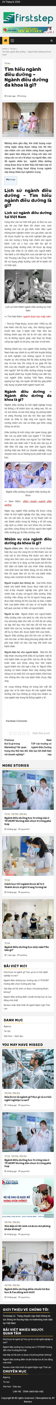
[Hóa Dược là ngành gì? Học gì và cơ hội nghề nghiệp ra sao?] (28, 1069)
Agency (7, 1026)
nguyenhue (25, 892)
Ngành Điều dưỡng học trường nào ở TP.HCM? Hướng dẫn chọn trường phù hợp (27, 821)
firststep (22, 96)
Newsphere (42, 1398)
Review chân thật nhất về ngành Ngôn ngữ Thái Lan (27, 1367)
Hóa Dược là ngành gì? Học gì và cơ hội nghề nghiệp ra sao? (27, 1099)
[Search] (51, 41)
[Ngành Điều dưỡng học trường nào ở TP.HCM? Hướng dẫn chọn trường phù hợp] (28, 790)
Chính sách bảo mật (33, 1391)
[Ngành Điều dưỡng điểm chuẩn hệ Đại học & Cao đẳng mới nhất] (28, 1261)
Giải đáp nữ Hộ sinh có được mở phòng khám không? (27, 1355)
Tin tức (7, 63)
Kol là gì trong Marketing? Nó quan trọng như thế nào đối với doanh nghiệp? (16, 747)
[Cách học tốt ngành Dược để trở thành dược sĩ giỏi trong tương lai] (28, 856)
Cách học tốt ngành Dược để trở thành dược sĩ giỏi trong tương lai (25, 886)
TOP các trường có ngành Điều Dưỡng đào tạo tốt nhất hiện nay (40, 747)
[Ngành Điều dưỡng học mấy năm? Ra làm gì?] (28, 919)
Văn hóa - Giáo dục (19, 814)
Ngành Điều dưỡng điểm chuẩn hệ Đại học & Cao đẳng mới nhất (27, 1291)
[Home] (5, 41)
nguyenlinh (25, 829)
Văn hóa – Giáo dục (13, 1036)
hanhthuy (23, 955)
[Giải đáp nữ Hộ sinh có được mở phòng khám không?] (28, 1198)
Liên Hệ (17, 1391)
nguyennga (25, 1234)
